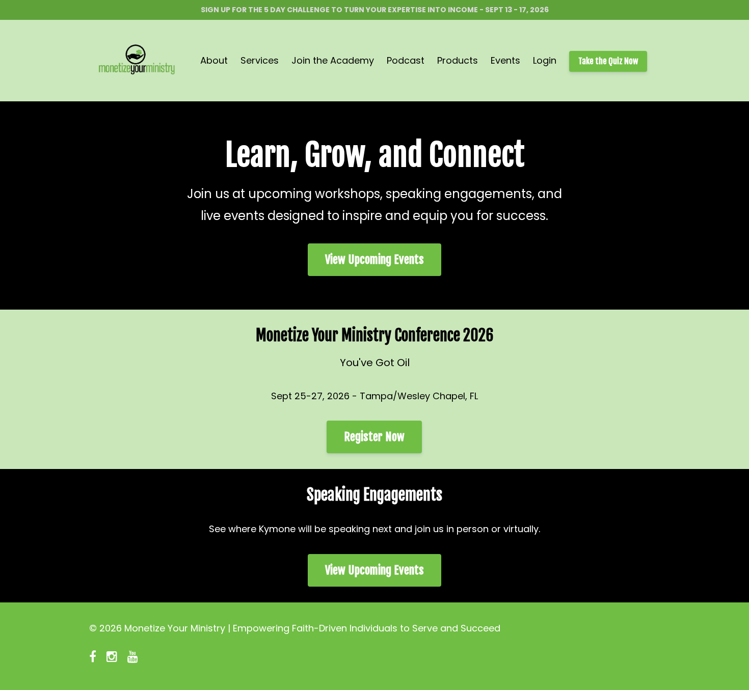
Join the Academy (332, 60)
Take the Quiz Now (608, 61)
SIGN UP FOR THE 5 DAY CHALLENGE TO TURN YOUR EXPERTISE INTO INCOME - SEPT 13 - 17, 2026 (375, 10)
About (214, 60)
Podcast (405, 60)
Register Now (374, 436)
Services (259, 60)
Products (457, 60)
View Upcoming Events (374, 259)
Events (505, 60)
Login (544, 60)
